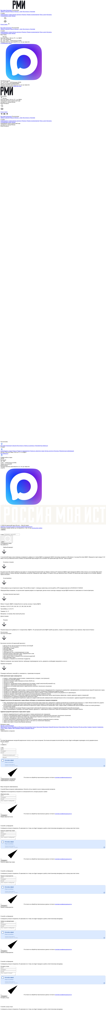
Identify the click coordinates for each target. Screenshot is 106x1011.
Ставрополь (100, 727)
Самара (89, 727)
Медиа (13, 33)
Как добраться (44, 445)
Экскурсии (9, 27)
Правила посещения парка (8, 526)
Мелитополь (4, 727)
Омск (67, 727)
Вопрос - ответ (19, 11)
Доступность (26, 11)
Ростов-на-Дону (83, 727)
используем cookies (37, 528)
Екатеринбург (28, 727)
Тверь (6, 728)
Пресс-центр (43, 14)
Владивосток (15, 727)
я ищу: (2, 534)
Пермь (71, 727)
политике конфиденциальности (63, 777)
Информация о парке (6, 14)
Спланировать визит (6, 33)
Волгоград (22, 727)
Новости (12, 11)
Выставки (3, 27)
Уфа (13, 728)
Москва (3, 725)
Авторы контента (16, 14)
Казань (34, 727)
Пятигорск (75, 727)
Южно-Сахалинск (25, 728)
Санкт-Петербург (9, 725)
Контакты (49, 14)
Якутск (32, 728)
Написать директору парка (37, 451)
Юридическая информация (66, 451)
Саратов (94, 727)
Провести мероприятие (33, 14)
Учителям (32, 11)
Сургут (2, 728)
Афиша (3, 11)
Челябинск (18, 728)
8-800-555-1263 (17, 86)
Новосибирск (62, 727)
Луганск (9, 727)
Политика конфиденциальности (23, 526)
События (7, 11)
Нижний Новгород (53, 727)
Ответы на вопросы (29, 445)
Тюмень (10, 728)
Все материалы (5, 142)
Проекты (24, 14)
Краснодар (39, 727)
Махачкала (45, 727)
